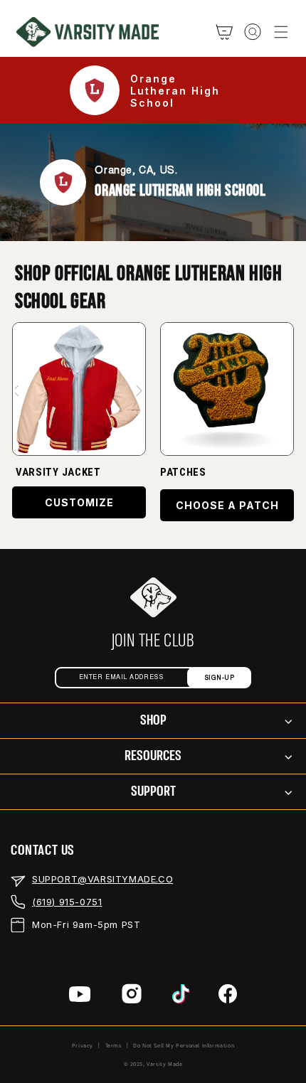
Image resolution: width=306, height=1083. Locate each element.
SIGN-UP (219, 678)
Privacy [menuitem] (82, 1045)
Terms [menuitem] (113, 1045)
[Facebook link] (227, 996)
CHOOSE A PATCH (227, 505)
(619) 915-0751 (67, 901)
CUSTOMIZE (79, 502)
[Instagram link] (132, 996)
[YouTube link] (80, 997)
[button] (281, 32)
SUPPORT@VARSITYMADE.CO (102, 879)
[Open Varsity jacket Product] (79, 389)
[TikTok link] (181, 997)
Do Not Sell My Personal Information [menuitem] (183, 1045)
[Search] (252, 32)
